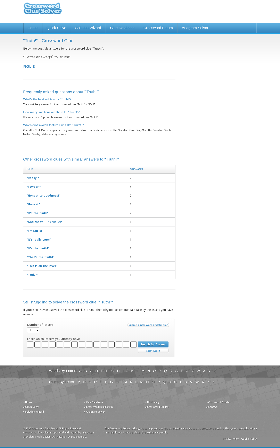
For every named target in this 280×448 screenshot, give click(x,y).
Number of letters (40, 325)
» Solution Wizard (33, 411)
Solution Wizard (88, 28)
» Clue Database (93, 402)
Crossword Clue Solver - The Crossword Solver (42, 10)
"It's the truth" (37, 213)
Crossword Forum (158, 28)
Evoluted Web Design (38, 436)
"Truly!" (32, 275)
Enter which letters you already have (53, 339)
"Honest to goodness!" (43, 195)
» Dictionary (152, 402)
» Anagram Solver (94, 411)
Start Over (153, 351)
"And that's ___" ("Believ (44, 222)
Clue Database (122, 28)
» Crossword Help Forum (98, 407)
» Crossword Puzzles (218, 402)
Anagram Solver (195, 28)
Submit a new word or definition (148, 326)
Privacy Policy (231, 438)
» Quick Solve (31, 407)
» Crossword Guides (156, 407)
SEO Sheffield (78, 436)
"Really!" (32, 178)
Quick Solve (56, 28)
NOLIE (29, 66)
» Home (27, 402)
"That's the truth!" (40, 257)
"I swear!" (33, 187)
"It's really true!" (38, 239)
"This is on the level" (41, 266)
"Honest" (33, 204)
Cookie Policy (249, 438)
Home (33, 28)
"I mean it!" (34, 231)
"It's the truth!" (37, 248)
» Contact (211, 407)
